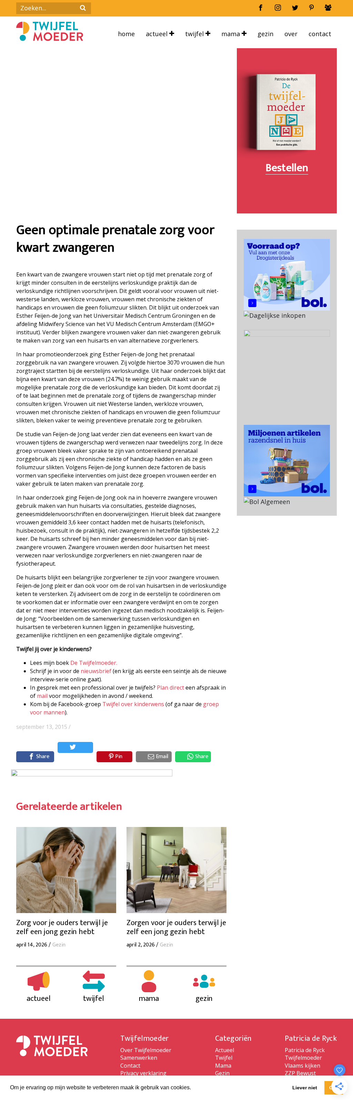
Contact (320, 34)
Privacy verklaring (143, 1073)
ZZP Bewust (300, 1073)
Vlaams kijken (302, 1065)
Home (126, 34)
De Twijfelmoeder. (93, 663)
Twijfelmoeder (303, 1057)
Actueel (157, 34)
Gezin (265, 34)
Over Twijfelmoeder (145, 1050)
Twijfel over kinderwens (133, 704)
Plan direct (170, 687)
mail (42, 696)
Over (290, 34)
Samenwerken (138, 1057)
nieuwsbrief (96, 671)
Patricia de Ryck (305, 1050)
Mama (231, 34)
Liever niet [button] (304, 1087)
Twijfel (195, 34)
